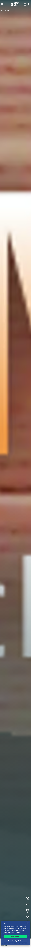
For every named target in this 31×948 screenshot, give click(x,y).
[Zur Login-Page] (29, 4)
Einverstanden (15, 936)
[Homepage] (15, 4)
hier (19, 932)
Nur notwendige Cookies (15, 941)
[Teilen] (27, 917)
